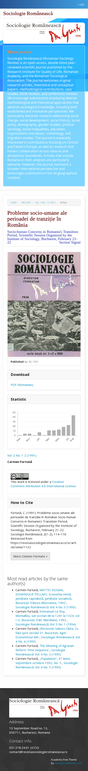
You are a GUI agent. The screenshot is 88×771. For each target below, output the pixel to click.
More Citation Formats (29, 556)
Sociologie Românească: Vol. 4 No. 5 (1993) (47, 665)
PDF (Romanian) (22, 385)
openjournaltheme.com (68, 763)
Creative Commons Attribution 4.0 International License (43, 484)
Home (14, 202)
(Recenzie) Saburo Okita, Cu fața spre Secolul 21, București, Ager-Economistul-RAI (47, 632)
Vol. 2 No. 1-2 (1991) (45, 202)
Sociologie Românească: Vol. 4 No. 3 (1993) (46, 607)
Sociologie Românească (28, 13)
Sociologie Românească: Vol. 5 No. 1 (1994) (46, 624)
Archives (26, 202)
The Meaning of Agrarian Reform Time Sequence (45, 648)
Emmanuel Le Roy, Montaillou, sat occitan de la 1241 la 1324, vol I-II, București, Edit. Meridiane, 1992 (47, 615)
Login (81, 4)
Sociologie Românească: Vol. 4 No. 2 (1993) (40, 652)
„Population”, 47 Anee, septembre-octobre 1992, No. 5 (43, 660)
